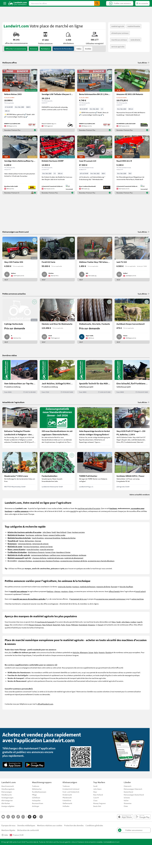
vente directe (135, 40)
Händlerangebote (7, 789)
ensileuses (82, 555)
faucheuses (30, 535)
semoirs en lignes (46, 546)
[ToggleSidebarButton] (4, 3)
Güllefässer (36, 797)
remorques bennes (24, 543)
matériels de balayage (55, 558)
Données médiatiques (26, 825)
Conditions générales (94, 825)
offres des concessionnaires (15, 48)
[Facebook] (13, 817)
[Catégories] (29, 817)
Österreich (127, 786)
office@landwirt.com (45, 704)
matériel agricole (117, 26)
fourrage (114, 586)
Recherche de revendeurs (63, 48)
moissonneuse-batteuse (40, 555)
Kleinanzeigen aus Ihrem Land (15, 231)
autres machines (137, 599)
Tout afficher (142, 62)
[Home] (17, 3)
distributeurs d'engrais (36, 552)
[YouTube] (3, 817)
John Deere (47, 532)
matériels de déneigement (73, 558)
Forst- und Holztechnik (71, 792)
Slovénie (108, 652)
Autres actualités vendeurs (140, 494)
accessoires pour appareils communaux (110, 599)
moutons (64, 591)
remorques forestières (52, 538)
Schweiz (127, 797)
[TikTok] (18, 817)
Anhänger (35, 806)
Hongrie (101, 652)
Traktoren (35, 786)
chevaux (57, 591)
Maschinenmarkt (7, 786)
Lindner (133, 622)
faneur (45, 535)
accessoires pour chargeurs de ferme (73, 561)
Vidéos (78, 48)
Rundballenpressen (39, 792)
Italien (126, 800)
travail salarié (140, 591)
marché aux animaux (119, 40)
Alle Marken (5, 803)
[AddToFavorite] (34, 72)
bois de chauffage (126, 586)
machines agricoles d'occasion (89, 508)
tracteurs (75, 586)
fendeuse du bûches (68, 538)
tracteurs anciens (78, 532)
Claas (69, 532)
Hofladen (66, 806)
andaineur (38, 535)
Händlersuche (6, 794)
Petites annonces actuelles (14, 293)
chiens (71, 591)
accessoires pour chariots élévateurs (101, 561)
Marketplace (45, 48)
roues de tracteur (33, 549)
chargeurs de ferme (39, 558)
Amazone (91, 625)
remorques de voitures (40, 543)
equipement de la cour (79, 599)
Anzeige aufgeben (7, 806)
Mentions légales (8, 830)
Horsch (100, 625)
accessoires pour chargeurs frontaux (46, 561)
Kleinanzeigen (6, 792)
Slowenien (127, 803)
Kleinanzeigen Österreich (133, 789)
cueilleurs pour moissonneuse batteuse (63, 555)
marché (73, 511)
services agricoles (117, 46)
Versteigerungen (7, 797)
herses (21, 541)
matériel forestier (134, 26)
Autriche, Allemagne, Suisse (83, 652)
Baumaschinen (37, 803)
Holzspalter (36, 800)
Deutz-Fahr (97, 806)
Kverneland (83, 625)
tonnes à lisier (50, 552)
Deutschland (128, 792)
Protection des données (74, 825)
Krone (68, 625)
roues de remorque (46, 549)
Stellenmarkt (67, 803)
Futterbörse (67, 800)
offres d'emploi (114, 591)
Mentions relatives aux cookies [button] (49, 825)
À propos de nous (8, 825)
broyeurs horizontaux (31, 546)
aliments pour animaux (119, 33)
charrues (38, 541)
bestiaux (50, 591)
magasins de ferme (103, 586)
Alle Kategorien (7, 800)
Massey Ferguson (35, 625)
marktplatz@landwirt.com (111, 842)
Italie (96, 652)
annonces (33, 48)
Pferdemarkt (67, 797)
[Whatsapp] (23, 817)
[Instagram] (8, 817)
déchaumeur (29, 541)
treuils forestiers (38, 538)
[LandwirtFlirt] (41, 817)
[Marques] (34, 817)
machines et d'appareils (46, 622)
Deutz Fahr (56, 625)
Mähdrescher (37, 789)
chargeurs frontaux (25, 561)
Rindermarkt (67, 794)
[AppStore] (12, 765)
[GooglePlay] (35, 765)
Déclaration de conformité (28, 830)
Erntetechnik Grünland (71, 789)
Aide (6, 835)
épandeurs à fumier (63, 552)
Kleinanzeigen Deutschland (134, 794)
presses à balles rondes (57, 535)
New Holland (61, 532)
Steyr (114, 622)
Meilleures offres (9, 62)
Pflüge (34, 794)
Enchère (88, 48)
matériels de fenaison (87, 586)
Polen (126, 806)
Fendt (54, 532)
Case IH (139, 622)
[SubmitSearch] (97, 3)
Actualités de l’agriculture (13, 402)
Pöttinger (74, 625)
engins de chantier (64, 586)
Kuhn (63, 625)
